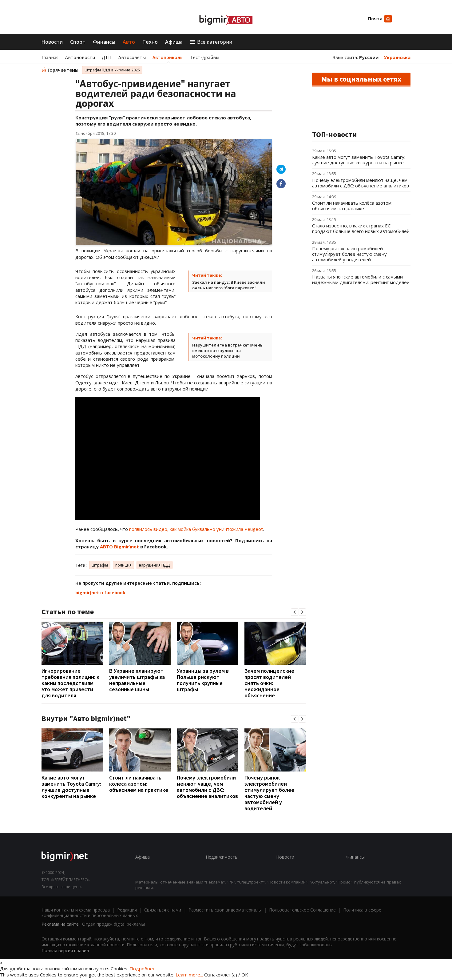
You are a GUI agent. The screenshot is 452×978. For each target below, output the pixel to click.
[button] (294, 612)
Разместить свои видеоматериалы (225, 910)
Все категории (214, 41)
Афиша (174, 41)
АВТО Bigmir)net (119, 546)
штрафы (100, 565)
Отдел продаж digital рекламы (113, 924)
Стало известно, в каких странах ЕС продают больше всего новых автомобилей (361, 228)
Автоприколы (168, 57)
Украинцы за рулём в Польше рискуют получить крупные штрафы (203, 680)
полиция (123, 565)
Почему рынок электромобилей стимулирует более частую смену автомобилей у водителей (269, 793)
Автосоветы (132, 57)
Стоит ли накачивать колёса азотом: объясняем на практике (138, 783)
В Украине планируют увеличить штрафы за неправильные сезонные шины (137, 680)
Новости (52, 41)
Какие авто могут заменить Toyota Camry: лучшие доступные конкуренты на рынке (71, 787)
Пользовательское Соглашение (302, 910)
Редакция (127, 910)
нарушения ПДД (154, 565)
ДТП (107, 57)
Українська (397, 57)
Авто (129, 41)
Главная (50, 57)
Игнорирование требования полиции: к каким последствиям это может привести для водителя (70, 683)
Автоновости (80, 57)
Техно (150, 41)
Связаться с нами (162, 910)
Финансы (104, 41)
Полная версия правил (65, 950)
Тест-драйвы (204, 57)
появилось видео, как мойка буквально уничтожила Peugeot (196, 529)
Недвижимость (221, 857)
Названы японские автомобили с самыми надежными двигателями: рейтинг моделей (361, 279)
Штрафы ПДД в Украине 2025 (112, 70)
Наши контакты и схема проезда (76, 910)
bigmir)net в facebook (100, 592)
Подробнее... (143, 968)
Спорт (77, 41)
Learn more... (189, 975)
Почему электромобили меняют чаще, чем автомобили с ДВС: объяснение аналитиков (207, 787)
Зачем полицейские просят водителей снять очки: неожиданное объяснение (269, 683)
